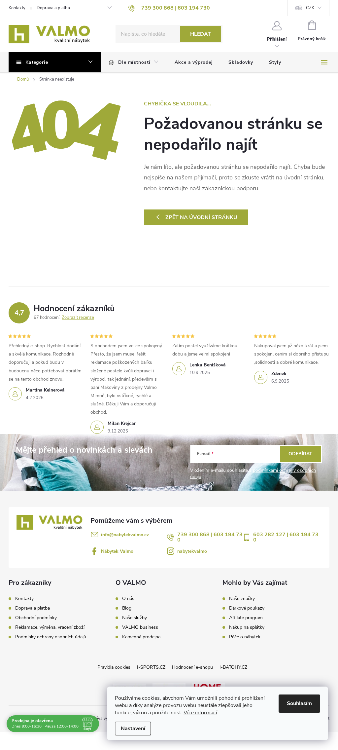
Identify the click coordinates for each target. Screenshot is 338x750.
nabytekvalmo (192, 551)
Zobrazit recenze (78, 317)
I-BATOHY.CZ (233, 667)
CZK (310, 8)
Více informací (200, 712)
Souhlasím (299, 703)
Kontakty (17, 8)
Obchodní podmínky (36, 618)
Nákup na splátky (246, 627)
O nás (128, 598)
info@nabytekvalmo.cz (125, 535)
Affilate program (246, 617)
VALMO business (140, 627)
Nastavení (133, 728)
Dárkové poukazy (246, 608)
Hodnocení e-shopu (192, 667)
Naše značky (242, 598)
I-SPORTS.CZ (151, 667)
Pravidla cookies (113, 667)
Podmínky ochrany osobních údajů (50, 637)
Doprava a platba (53, 8)
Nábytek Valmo (117, 551)
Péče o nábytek (244, 637)
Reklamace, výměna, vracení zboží (49, 627)
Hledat (200, 34)
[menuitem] (134, 62)
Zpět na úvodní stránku (201, 217)
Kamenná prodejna (141, 637)
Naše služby (134, 617)
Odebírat (300, 454)
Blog (126, 608)
